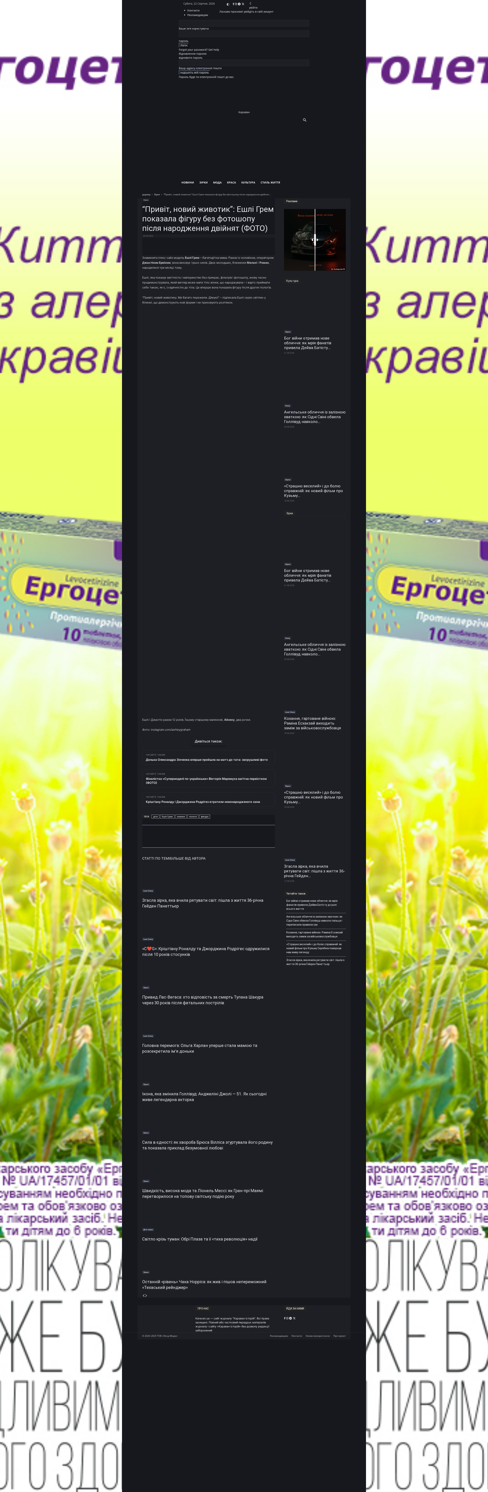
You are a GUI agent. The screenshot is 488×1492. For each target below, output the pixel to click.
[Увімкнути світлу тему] (228, 4)
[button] (304, 120)
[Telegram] (239, 4)
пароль (183, 41)
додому (146, 194)
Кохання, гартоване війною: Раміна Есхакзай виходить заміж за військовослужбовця (312, 723)
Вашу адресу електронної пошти (200, 68)
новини (181, 816)
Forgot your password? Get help (199, 49)
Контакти (193, 10)
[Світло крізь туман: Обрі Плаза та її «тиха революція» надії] (208, 1217)
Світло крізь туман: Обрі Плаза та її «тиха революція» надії (200, 1239)
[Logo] (239, 145)
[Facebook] (234, 4)
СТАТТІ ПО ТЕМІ (156, 858)
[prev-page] (143, 1295)
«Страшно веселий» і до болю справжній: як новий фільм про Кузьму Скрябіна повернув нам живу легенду (314, 948)
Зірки (203, 182)
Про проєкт (339, 1335)
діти (155, 816)
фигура (204, 816)
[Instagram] (236, 4)
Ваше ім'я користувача (194, 28)
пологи (193, 816)
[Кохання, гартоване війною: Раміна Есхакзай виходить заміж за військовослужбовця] (315, 691)
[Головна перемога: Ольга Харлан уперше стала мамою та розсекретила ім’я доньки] (208, 1023)
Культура (248, 182)
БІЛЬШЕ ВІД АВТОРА (187, 858)
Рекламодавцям (279, 1335)
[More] (234, 244)
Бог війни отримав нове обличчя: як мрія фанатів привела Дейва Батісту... (307, 343)
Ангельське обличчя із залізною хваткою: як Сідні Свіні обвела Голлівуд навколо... (315, 417)
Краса (231, 182)
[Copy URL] (195, 839)
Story (287, 405)
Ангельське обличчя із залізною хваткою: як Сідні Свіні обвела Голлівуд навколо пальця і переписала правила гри (314, 920)
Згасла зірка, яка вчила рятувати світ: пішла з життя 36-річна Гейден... (314, 871)
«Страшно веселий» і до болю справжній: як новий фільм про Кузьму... (313, 491)
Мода (217, 182)
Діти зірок (148, 1229)
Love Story (148, 890)
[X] (243, 4)
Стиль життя (270, 182)
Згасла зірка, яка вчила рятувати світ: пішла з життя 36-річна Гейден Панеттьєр (315, 962)
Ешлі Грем (167, 816)
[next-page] (146, 1295)
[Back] (250, 3)
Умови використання (318, 1335)
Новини (187, 182)
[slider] (315, 240)
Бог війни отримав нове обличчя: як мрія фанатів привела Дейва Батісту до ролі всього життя (312, 904)
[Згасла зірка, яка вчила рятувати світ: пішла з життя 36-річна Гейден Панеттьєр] (208, 878)
